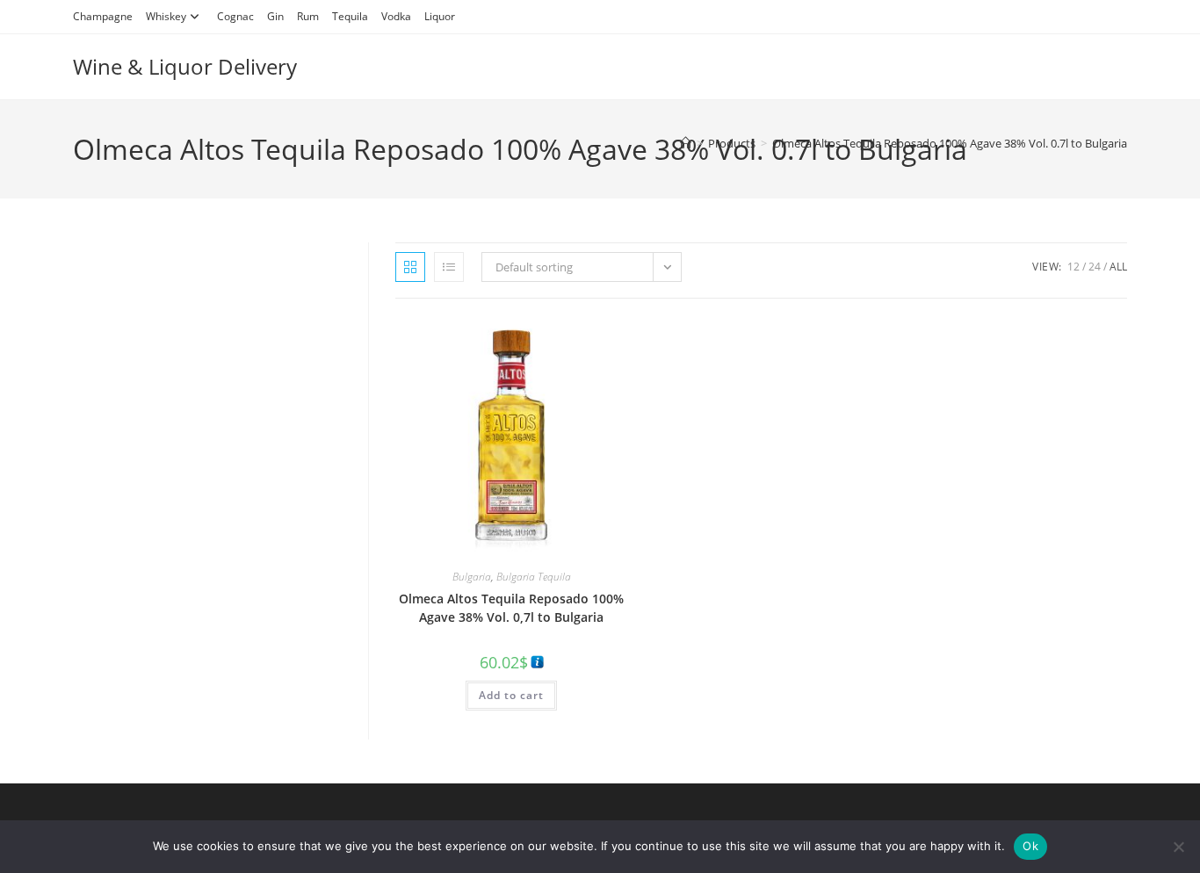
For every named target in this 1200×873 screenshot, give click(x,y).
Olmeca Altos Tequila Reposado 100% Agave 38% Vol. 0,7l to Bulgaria (511, 607)
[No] (1178, 846)
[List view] (449, 267)
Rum (308, 16)
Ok (1030, 846)
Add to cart (511, 695)
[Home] (685, 143)
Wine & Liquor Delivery (185, 66)
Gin (275, 16)
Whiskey (166, 16)
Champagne (103, 16)
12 (1073, 266)
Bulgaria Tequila (533, 576)
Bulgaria (471, 576)
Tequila (350, 16)
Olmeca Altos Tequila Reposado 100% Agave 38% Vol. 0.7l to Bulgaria (949, 143)
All (1118, 266)
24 (1094, 266)
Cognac (235, 16)
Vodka (396, 16)
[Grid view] (410, 267)
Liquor (439, 16)
